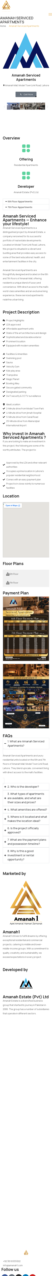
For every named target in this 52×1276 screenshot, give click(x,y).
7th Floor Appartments (20, 207)
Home (3, 25)
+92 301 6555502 (12, 1261)
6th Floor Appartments (20, 201)
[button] (4, 107)
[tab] (26, 574)
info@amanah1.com (13, 1265)
